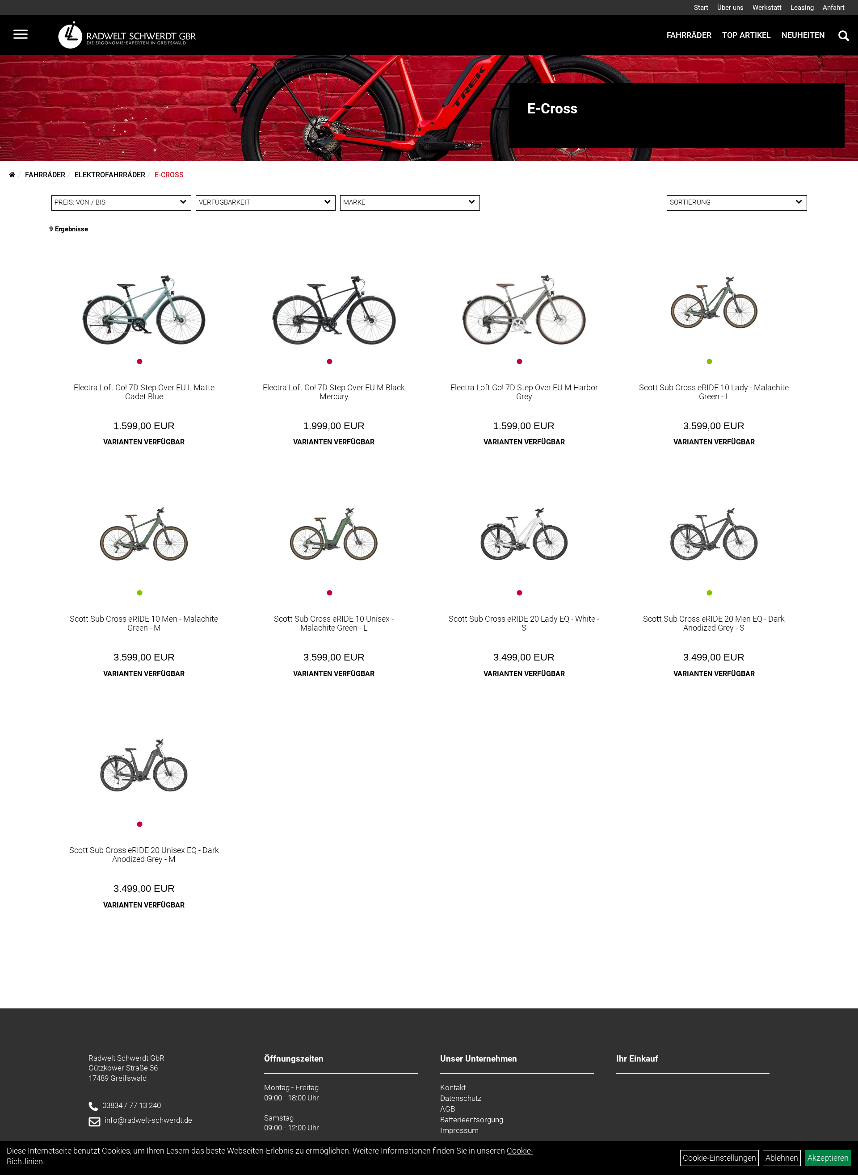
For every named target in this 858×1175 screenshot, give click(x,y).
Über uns (730, 8)
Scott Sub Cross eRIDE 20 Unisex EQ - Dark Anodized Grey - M (144, 854)
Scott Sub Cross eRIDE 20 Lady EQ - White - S (524, 623)
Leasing (802, 8)
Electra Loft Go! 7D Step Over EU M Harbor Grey (524, 392)
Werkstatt (767, 8)
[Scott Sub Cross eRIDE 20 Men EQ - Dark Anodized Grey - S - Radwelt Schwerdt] (714, 534)
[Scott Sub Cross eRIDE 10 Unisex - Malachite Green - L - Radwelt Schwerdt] (334, 534)
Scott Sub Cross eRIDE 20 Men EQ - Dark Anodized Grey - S (714, 623)
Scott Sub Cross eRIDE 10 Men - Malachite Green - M (144, 623)
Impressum (459, 1130)
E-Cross (169, 175)
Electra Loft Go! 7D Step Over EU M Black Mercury (334, 392)
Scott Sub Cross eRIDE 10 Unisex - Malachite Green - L (334, 623)
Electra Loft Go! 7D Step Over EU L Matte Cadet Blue (144, 392)
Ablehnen (781, 1157)
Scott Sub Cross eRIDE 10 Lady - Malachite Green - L (714, 392)
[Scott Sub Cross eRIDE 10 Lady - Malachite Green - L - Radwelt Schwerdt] (714, 302)
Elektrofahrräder (110, 175)
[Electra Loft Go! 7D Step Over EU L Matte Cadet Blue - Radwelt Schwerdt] (144, 302)
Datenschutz (460, 1098)
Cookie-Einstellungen (719, 1157)
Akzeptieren (828, 1157)
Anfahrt (834, 8)
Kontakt (453, 1087)
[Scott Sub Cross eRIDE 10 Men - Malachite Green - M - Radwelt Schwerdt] (144, 534)
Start (701, 8)
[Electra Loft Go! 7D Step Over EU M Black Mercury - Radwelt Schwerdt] (334, 302)
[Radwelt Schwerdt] (130, 35)
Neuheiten (803, 35)
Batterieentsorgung (471, 1119)
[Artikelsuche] (843, 37)
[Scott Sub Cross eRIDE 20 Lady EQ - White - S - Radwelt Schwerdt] (524, 534)
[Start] (12, 175)
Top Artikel (746, 35)
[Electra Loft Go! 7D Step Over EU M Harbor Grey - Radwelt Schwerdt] (524, 302)
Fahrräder (689, 35)
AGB (447, 1108)
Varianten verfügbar (144, 442)
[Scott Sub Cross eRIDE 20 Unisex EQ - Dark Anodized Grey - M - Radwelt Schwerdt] (144, 765)
